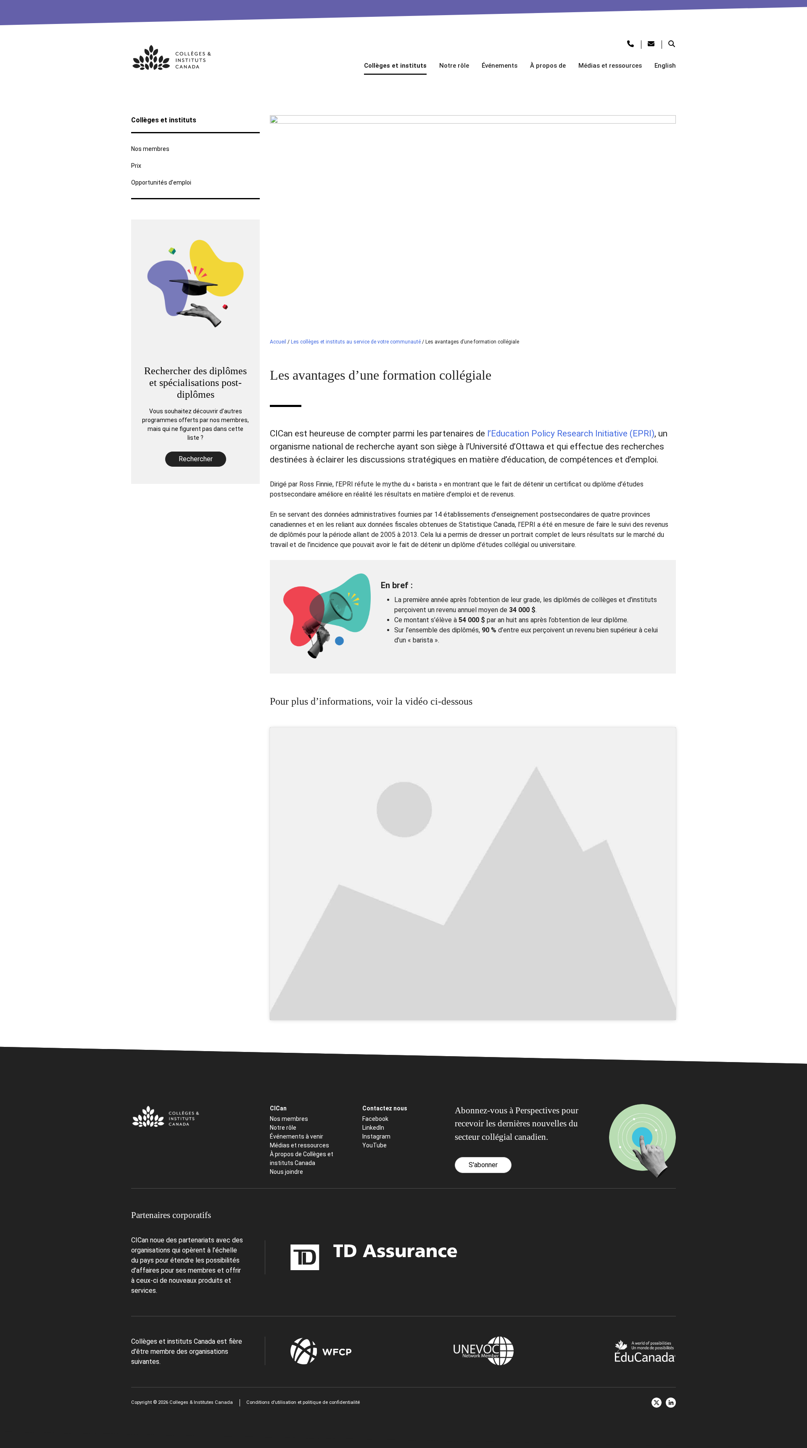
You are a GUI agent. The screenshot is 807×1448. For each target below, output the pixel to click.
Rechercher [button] (196, 459)
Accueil (278, 342)
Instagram (376, 1136)
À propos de (548, 65)
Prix (136, 165)
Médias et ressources (610, 65)
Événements (499, 65)
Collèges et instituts (395, 65)
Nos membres (150, 148)
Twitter (656, 1403)
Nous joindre (286, 1171)
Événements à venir (296, 1136)
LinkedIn (373, 1127)
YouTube (374, 1145)
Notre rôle (454, 65)
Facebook (375, 1118)
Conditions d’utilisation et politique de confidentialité (303, 1402)
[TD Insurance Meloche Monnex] (321, 1257)
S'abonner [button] (483, 1165)
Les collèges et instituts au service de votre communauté (356, 342)
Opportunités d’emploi (161, 182)
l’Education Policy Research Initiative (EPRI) (570, 433)
